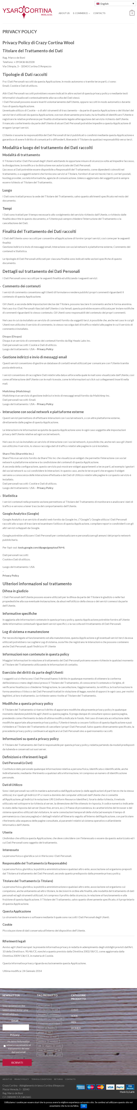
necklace (42, 1041)
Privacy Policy (45, 349)
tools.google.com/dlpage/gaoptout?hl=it (41, 547)
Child (74, 1009)
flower (41, 1028)
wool (51, 1055)
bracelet (42, 1014)
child (53, 1019)
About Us (64, 13)
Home (74, 1015)
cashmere (54, 1014)
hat (49, 1032)
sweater (50, 1050)
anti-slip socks (44, 1009)
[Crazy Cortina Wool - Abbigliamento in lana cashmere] (28, 11)
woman (41, 1055)
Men (73, 1022)
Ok (83, 1106)
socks (58, 1046)
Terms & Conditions (41, 1079)
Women (76, 1028)
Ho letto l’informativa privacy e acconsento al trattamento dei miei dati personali (19, 1046)
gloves (41, 1032)
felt (60, 1019)
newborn (54, 1041)
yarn (59, 1055)
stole (40, 1050)
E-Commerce (80, 13)
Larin (131, 1091)
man (55, 1037)
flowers (51, 1028)
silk (39, 1046)
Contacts (99, 13)
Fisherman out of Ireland (49, 1023)
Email (16, 1020)
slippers (48, 1046)
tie (59, 1050)
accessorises (44, 1005)
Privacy (15, 1034)
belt (56, 1009)
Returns (58, 1079)
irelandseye (43, 1037)
